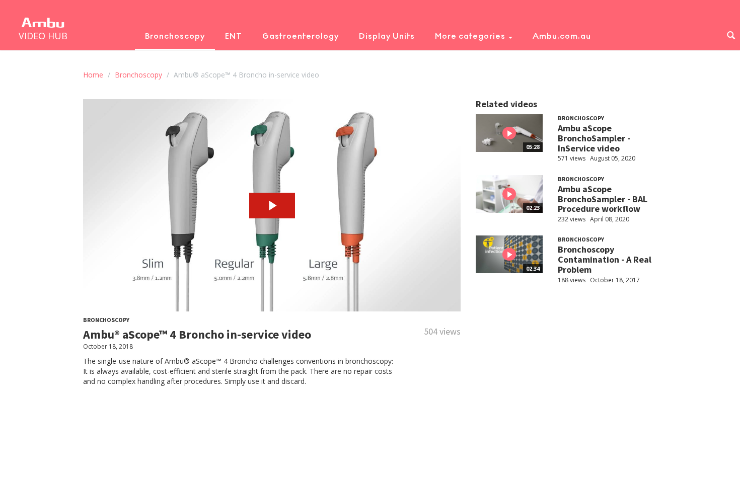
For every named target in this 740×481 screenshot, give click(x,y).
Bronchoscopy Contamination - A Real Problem (604, 259)
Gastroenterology (300, 36)
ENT (233, 36)
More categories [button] (471, 36)
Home (93, 74)
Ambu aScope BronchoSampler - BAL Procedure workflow (602, 199)
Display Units (387, 36)
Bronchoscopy (175, 36)
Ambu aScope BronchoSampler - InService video (594, 138)
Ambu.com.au (562, 36)
